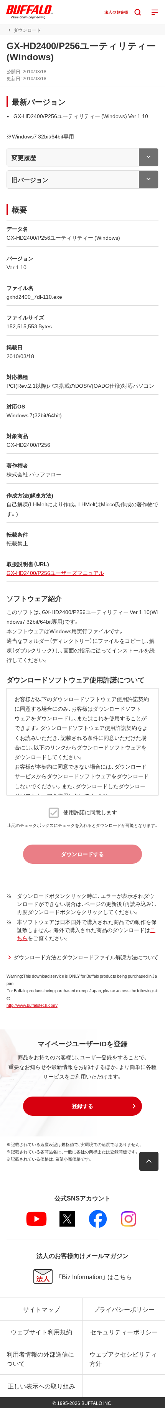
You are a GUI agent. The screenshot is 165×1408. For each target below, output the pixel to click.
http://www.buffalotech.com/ (32, 1005)
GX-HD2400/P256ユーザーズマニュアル (55, 572)
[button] (82, 1106)
